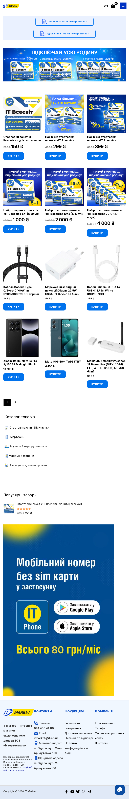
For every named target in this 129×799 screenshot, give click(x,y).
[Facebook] (66, 791)
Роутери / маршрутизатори (28, 446)
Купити (14, 156)
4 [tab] (70, 74)
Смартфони (16, 437)
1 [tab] (58, 74)
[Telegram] (89, 791)
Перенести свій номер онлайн (67, 21)
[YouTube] (72, 791)
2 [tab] (62, 74)
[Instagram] (83, 791)
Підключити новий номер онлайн (67, 33)
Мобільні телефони (21, 455)
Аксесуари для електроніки (28, 465)
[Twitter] (78, 791)
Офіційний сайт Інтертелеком (17, 768)
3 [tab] (66, 74)
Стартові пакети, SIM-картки (29, 427)
